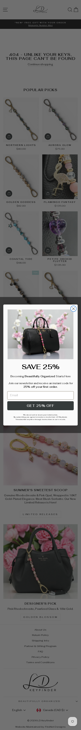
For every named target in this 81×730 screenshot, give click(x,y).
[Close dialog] (73, 309)
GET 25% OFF (40, 406)
